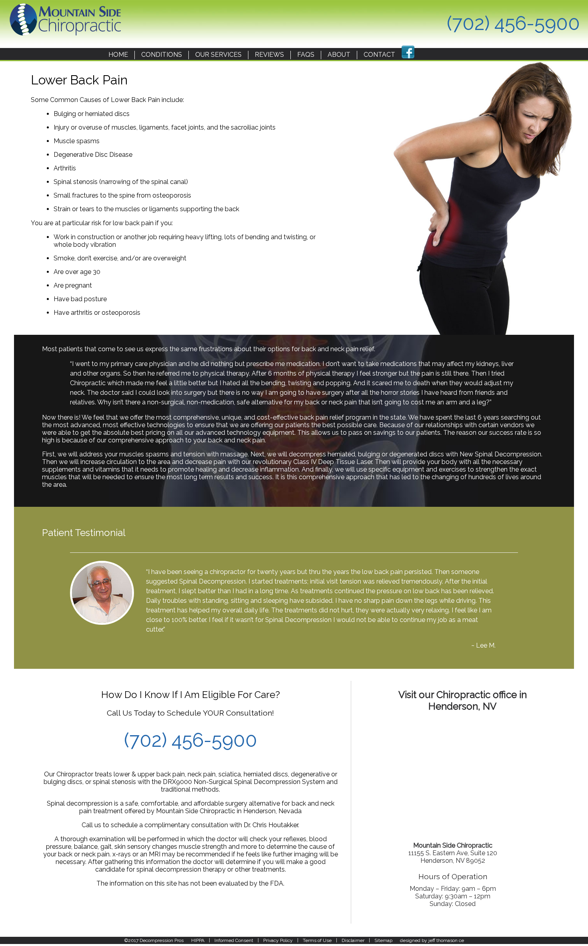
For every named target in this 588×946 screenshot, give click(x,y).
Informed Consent (233, 940)
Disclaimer (353, 940)
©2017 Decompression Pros (154, 940)
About (339, 54)
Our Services (218, 54)
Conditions (161, 54)
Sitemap (383, 940)
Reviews (269, 54)
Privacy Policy (278, 940)
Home (118, 54)
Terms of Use (317, 940)
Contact (379, 54)
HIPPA (197, 940)
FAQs (305, 54)
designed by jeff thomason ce (432, 940)
